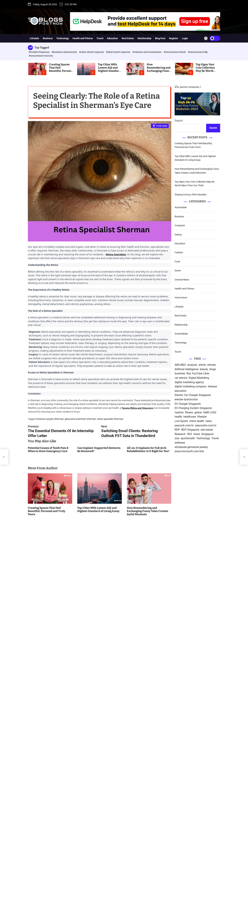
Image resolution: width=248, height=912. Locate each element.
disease (212, 386)
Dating (178, 234)
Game (178, 270)
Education (112, 38)
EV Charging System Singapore (193, 408)
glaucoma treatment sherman (80, 419)
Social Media (181, 333)
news (208, 421)
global (198, 412)
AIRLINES (180, 365)
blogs (212, 369)
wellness (180, 442)
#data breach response (118, 52)
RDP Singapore (190, 429)
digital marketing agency (189, 382)
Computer (180, 225)
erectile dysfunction (186, 399)
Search (179, 120)
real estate (207, 429)
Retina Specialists (116, 254)
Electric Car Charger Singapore (193, 395)
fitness (189, 412)
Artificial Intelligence (187, 369)
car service (181, 378)
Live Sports (181, 421)
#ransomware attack (175, 52)
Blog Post (160, 38)
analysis (192, 365)
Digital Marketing (199, 378)
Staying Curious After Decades (190, 194)
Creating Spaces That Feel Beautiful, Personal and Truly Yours (61, 69)
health (178, 416)
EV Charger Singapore (188, 403)
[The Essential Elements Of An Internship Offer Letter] (4, 457)
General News (182, 279)
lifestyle (201, 416)
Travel (100, 38)
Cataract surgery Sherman (50, 419)
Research (180, 434)
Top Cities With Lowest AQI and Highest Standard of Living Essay (109, 69)
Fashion (179, 252)
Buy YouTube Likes (198, 373)
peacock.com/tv (184, 425)
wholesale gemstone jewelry (191, 447)
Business (48, 38)
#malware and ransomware (147, 52)
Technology (62, 38)
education (180, 390)
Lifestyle (34, 38)
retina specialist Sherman (110, 419)
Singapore (207, 434)
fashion (179, 412)
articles (211, 365)
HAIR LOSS (209, 412)
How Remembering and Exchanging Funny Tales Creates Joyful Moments (159, 71)
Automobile (181, 207)
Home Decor (181, 297)
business (180, 373)
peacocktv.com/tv (205, 425)
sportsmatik (188, 438)
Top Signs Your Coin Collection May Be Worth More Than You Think (205, 71)
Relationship (144, 38)
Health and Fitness (83, 38)
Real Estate (128, 38)
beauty (204, 369)
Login (185, 38)
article (202, 365)
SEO (189, 434)
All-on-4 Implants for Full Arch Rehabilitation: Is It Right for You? (148, 449)
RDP (177, 429)
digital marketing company (190, 386)
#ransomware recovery (41, 55)
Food (177, 261)
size (177, 438)
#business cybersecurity (64, 52)
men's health (196, 421)
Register (173, 38)
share (196, 434)
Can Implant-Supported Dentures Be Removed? (98, 449)
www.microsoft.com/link (189, 451)
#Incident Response (39, 52)
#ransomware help (198, 52)
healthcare (189, 416)
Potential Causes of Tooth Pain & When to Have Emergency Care (48, 449)
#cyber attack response (91, 52)
